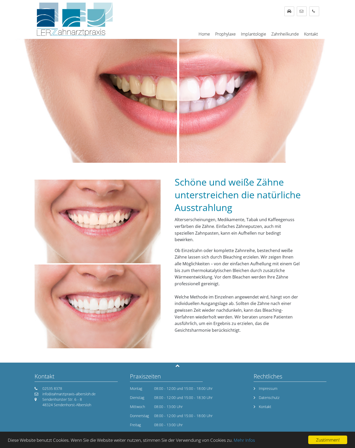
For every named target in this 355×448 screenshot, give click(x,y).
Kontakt (311, 34)
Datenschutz (269, 397)
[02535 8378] (314, 11)
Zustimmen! (328, 440)
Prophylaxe (225, 34)
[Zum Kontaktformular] (302, 11)
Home (204, 34)
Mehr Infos (244, 440)
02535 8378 (52, 388)
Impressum (268, 388)
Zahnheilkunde (285, 34)
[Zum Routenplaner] (289, 11)
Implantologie (253, 34)
